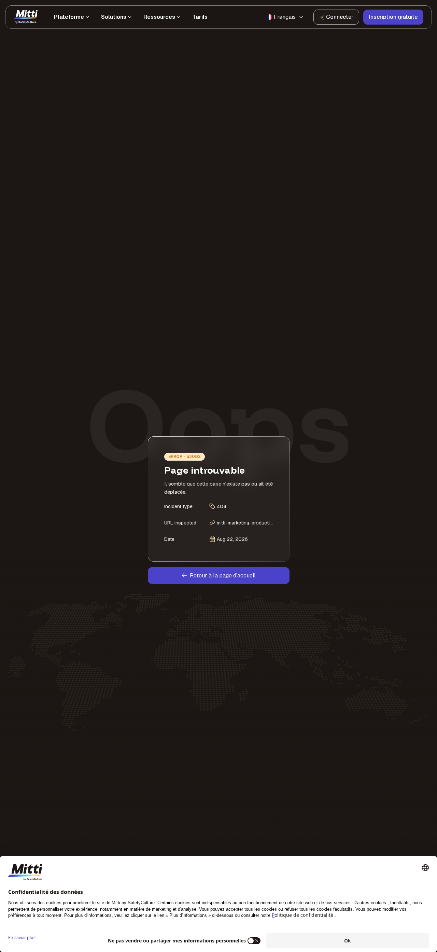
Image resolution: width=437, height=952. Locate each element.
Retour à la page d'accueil (223, 575)
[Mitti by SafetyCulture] (26, 17)
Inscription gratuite (393, 16)
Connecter (339, 16)
